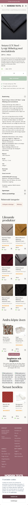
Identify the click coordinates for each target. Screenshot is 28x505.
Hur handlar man (6, 453)
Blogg (16, 435)
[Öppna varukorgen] (25, 5)
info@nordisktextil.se (6, 438)
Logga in (17, 451)
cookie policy (13, 492)
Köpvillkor (4, 451)
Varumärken (18, 438)
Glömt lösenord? (19, 456)
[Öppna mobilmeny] (2, 5)
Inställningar (14, 500)
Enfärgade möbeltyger (8, 204)
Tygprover (4, 464)
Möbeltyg (19, 204)
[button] (16, 377)
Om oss (16, 433)
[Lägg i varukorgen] (11, 248)
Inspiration (17, 443)
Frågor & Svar (5, 456)
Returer (3, 466)
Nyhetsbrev (17, 441)
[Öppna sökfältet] (5, 6)
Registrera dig (18, 453)
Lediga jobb (17, 446)
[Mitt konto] (22, 5)
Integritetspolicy (5, 459)
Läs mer (3, 65)
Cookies (4, 461)
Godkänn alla (14, 496)
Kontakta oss (18, 430)
